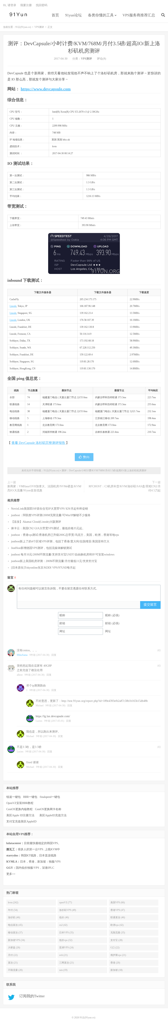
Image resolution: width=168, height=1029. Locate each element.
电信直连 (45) (15, 925)
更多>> (10, 873)
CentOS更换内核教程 (19, 809)
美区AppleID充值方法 (53, 815)
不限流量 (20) (15, 970)
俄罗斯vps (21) (118, 955)
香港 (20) (115, 962)
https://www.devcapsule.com (46, 89)
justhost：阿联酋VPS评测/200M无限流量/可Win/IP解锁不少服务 (51, 515)
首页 (55, 15)
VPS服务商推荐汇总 (139, 15)
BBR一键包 (30, 796)
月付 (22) (13, 955)
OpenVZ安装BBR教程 (19, 803)
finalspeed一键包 (50, 796)
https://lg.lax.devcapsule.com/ (53, 716)
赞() (86, 457)
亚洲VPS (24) (66, 947)
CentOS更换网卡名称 (48, 809)
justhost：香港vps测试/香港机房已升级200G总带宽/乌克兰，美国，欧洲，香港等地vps (65, 534)
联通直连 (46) (117, 917)
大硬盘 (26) (14, 947)
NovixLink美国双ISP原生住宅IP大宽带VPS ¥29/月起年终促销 (49, 508)
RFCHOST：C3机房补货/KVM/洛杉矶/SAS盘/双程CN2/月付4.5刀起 (125, 488)
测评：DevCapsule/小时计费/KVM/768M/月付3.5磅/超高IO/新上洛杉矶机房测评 (104, 470)
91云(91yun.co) (17, 14)
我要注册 (26, 5)
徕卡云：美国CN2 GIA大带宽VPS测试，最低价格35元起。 (48, 528)
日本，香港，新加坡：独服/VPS (33, 861)
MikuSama (22, 655)
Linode (13, 306)
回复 (53, 655)
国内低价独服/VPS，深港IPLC (30, 867)
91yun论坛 (73, 15)
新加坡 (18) (116, 970)
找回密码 (41, 5)
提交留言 (150, 604)
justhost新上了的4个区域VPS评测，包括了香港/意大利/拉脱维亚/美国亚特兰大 (60, 541)
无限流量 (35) (117, 932)
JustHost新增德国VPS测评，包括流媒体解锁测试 (41, 548)
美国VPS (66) (117, 902)
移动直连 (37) (15, 932)
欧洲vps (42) (117, 925)
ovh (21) (63, 955)
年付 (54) (13, 910)
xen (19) (63, 970)
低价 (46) (64, 917)
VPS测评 (39, 27)
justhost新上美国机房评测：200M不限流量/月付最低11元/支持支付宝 (54, 561)
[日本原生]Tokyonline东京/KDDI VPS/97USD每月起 (43, 567)
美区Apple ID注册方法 (20, 815)
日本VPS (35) (66, 932)
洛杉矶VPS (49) (67, 910)
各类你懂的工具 (101, 15)
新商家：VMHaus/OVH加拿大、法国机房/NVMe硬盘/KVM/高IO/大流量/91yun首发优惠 (44, 488)
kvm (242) (13, 902)
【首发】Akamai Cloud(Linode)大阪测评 (36, 521)
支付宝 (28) (116, 940)
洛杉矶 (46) (14, 917)
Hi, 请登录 (9, 5)
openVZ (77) (65, 902)
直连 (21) (13, 962)
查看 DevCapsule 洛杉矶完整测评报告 (38, 442)
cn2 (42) (63, 925)
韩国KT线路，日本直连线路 (31, 855)
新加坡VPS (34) (16, 940)
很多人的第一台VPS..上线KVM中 (33, 849)
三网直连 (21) (66, 962)
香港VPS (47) (117, 910)
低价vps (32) (65, 940)
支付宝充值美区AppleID (21, 821)
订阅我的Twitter (30, 996)
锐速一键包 (13, 796)
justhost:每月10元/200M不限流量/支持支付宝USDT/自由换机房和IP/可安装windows (62, 554)
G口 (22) (114, 947)
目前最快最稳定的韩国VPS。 (33, 843)
